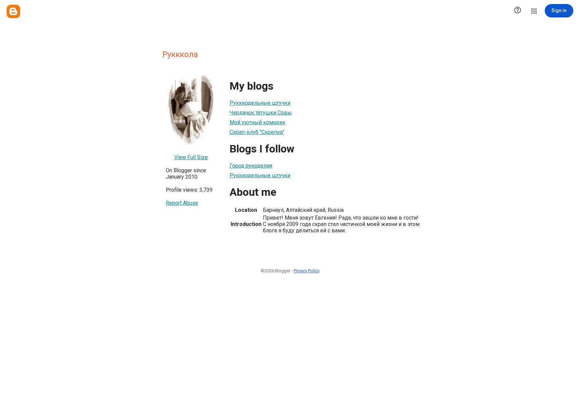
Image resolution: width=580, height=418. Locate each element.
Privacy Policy (307, 270)
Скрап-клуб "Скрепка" (257, 132)
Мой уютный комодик (257, 122)
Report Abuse (182, 203)
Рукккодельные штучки (260, 103)
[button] (518, 11)
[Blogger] (13, 11)
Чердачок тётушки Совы (261, 112)
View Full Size (191, 157)
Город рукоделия (251, 165)
